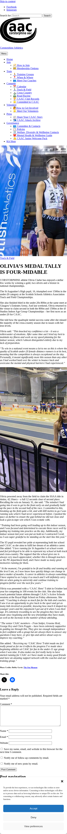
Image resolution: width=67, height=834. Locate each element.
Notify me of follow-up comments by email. (26, 757)
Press (9, 114)
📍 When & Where (23, 77)
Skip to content (7, 1)
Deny (33, 817)
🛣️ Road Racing (21, 95)
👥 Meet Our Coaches (24, 80)
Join (9, 62)
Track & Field (7, 258)
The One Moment (30, 667)
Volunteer (11, 104)
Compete (11, 83)
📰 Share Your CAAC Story (28, 117)
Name (4, 731)
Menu (4, 53)
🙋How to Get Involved (25, 108)
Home (10, 59)
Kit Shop (11, 141)
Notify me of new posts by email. (21, 763)
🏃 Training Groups (23, 74)
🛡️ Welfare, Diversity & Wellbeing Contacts (36, 132)
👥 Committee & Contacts (26, 126)
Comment (6, 704)
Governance (13, 123)
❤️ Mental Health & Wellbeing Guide (32, 135)
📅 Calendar (19, 86)
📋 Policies (19, 129)
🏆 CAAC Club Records (26, 98)
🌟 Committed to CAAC (26, 102)
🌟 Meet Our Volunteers (25, 111)
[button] (62, 781)
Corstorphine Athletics (11, 47)
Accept (33, 808)
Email (4, 737)
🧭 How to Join (21, 65)
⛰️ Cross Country (22, 92)
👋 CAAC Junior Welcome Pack (30, 138)
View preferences (33, 826)
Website (4, 743)
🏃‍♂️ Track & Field (22, 89)
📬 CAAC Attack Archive (26, 120)
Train (9, 71)
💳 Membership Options (26, 68)
